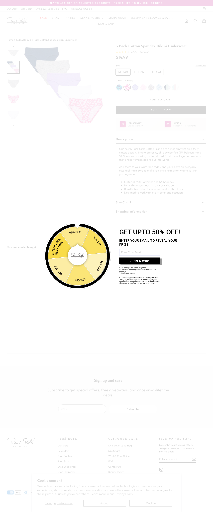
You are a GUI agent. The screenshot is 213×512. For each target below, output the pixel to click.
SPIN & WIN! (139, 261)
